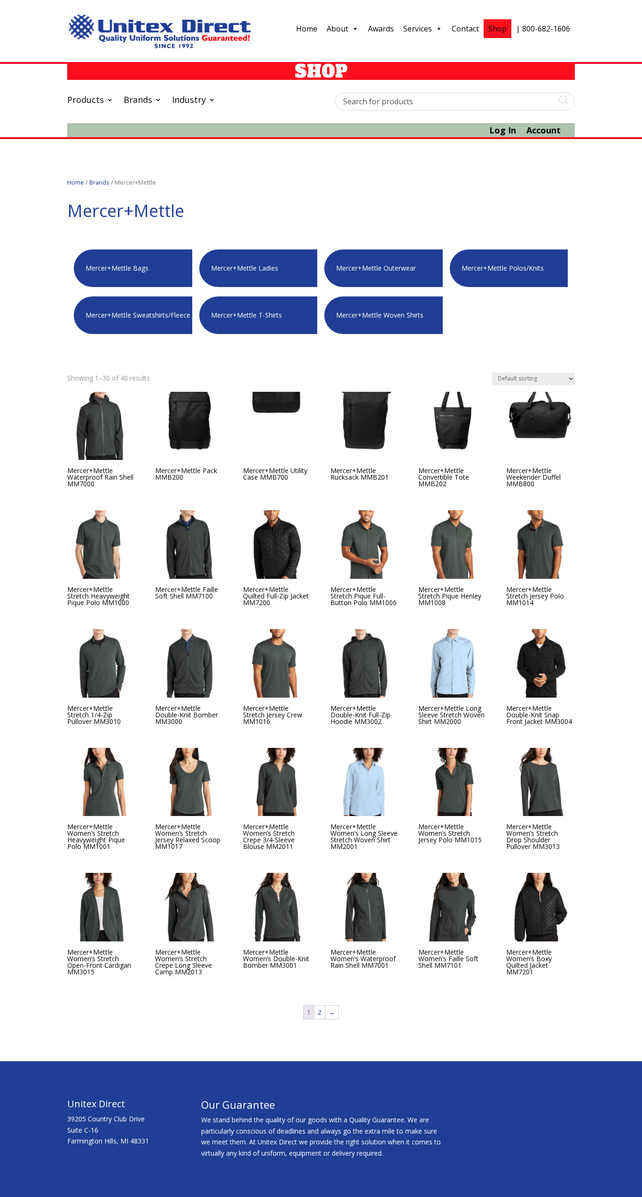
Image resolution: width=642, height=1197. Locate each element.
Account (543, 131)
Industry (189, 100)
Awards (381, 28)
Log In (502, 131)
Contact (465, 28)
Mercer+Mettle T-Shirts (246, 315)
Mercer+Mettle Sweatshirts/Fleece (138, 315)
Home (306, 28)
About (337, 28)
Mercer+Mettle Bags (117, 268)
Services (417, 28)
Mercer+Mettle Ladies (244, 268)
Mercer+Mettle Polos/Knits (503, 268)
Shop (497, 28)
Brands (138, 100)
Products (85, 100)
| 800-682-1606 (543, 28)
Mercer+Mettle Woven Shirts (379, 315)
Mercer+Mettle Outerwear (376, 268)
